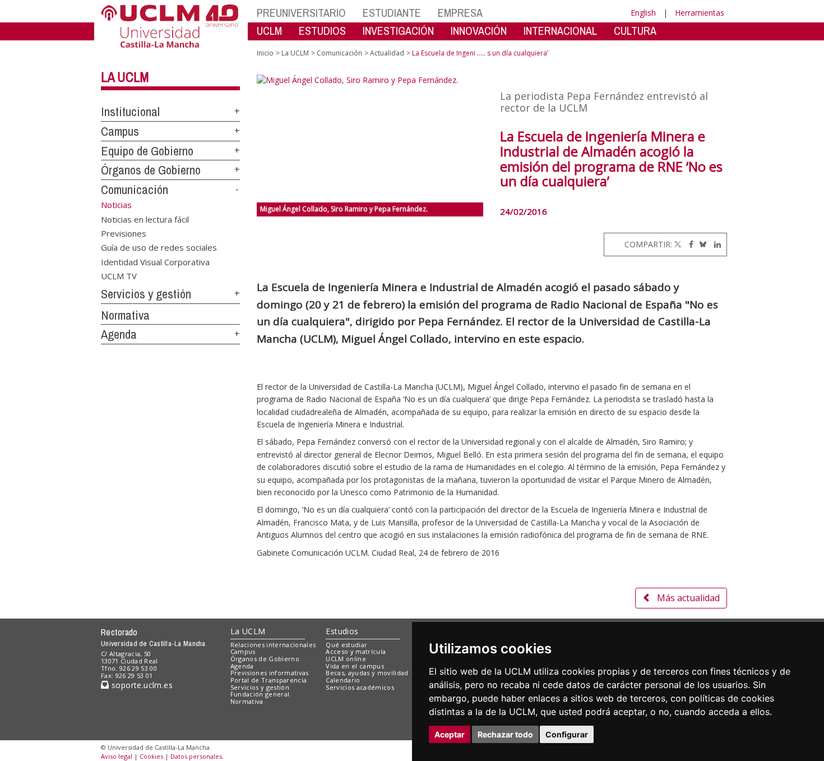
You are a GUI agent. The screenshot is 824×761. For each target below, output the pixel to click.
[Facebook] (688, 244)
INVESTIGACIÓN (398, 30)
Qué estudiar (346, 644)
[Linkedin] (715, 244)
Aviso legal (116, 756)
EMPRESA (460, 12)
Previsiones (123, 232)
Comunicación (134, 189)
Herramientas (699, 12)
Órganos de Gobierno (151, 170)
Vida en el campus (355, 666)
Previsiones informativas (269, 672)
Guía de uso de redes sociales (159, 247)
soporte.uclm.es (141, 685)
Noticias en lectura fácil (145, 218)
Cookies (151, 756)
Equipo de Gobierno (147, 150)
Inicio (265, 53)
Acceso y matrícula (356, 651)
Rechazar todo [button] (505, 734)
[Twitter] (677, 244)
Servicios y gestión (146, 293)
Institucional (130, 111)
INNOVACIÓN (479, 30)
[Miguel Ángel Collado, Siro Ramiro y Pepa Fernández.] (370, 138)
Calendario (343, 680)
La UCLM (125, 77)
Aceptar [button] (449, 734)
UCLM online (346, 658)
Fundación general (260, 694)
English (643, 12)
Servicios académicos (360, 687)
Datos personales (196, 756)
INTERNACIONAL (560, 30)
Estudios (342, 631)
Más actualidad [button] (688, 598)
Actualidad (387, 53)
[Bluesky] (701, 244)
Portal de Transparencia (268, 680)
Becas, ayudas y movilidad (367, 672)
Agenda (119, 334)
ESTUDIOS (322, 30)
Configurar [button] (566, 734)
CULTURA (635, 30)
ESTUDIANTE (392, 12)
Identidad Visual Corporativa (155, 261)
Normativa (125, 315)
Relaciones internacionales (273, 644)
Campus (120, 131)
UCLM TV (119, 276)
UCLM (269, 30)
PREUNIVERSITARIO (301, 12)
